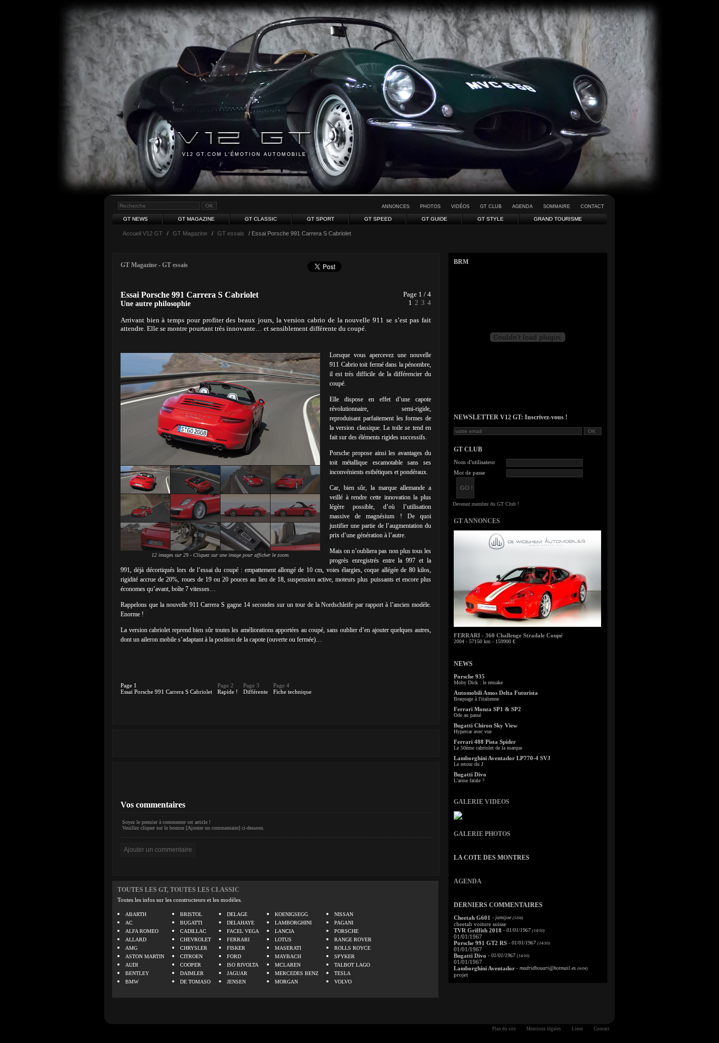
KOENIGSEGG (291, 914)
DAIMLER (192, 973)
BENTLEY (137, 973)
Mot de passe (469, 472)
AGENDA (468, 881)
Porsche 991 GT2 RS (480, 943)
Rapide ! (227, 691)
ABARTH (135, 914)
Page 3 (251, 685)
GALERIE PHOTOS (482, 834)
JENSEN (236, 982)
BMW (131, 982)
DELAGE (237, 914)
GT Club (491, 206)
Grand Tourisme (558, 219)
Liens (577, 1028)
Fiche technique (292, 691)
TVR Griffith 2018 (478, 930)
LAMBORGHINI (293, 923)
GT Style (490, 219)
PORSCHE (346, 931)
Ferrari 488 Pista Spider (485, 742)
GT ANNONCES (477, 521)
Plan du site (504, 1028)
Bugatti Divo (470, 774)
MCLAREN (288, 965)
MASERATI (288, 948)
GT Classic (261, 219)
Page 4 (281, 685)
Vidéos (460, 206)
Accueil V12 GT (143, 233)
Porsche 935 (469, 676)
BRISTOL (191, 914)
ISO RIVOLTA (242, 965)
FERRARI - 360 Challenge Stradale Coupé (508, 635)
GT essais (230, 233)
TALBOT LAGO (352, 965)
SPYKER (344, 956)
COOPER (190, 965)
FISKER (236, 948)
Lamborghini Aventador (484, 968)
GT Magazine (196, 219)
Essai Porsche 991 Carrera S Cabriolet (166, 691)
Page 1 (129, 685)
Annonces (396, 206)
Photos (430, 206)
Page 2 (225, 685)
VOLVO (343, 982)
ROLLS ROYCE (352, 948)
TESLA (342, 973)
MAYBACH (288, 956)
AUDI (131, 965)
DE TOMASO (195, 982)
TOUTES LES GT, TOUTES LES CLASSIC (178, 889)
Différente (255, 691)
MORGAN (286, 982)
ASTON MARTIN (144, 956)
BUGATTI (191, 923)
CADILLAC (193, 931)
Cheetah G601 (472, 917)
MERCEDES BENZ (296, 973)
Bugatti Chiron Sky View (485, 725)
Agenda (522, 206)
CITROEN (191, 956)
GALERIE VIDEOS (482, 801)
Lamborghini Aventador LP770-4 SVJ (502, 758)
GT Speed (378, 219)
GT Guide (434, 219)
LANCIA (284, 931)
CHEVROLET (195, 939)
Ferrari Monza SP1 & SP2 (487, 709)
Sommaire (556, 206)
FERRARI (238, 939)
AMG (131, 948)
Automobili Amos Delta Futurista (496, 693)
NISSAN (343, 914)
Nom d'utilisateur (474, 462)
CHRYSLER (193, 948)
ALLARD (135, 939)
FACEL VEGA (243, 931)
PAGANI (343, 923)
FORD (234, 956)
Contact (592, 206)
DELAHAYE (240, 923)
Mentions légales (543, 1028)
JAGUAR (237, 973)
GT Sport (320, 219)
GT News (135, 219)
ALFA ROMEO (141, 931)
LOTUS (283, 939)
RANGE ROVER (353, 939)
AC (129, 923)
